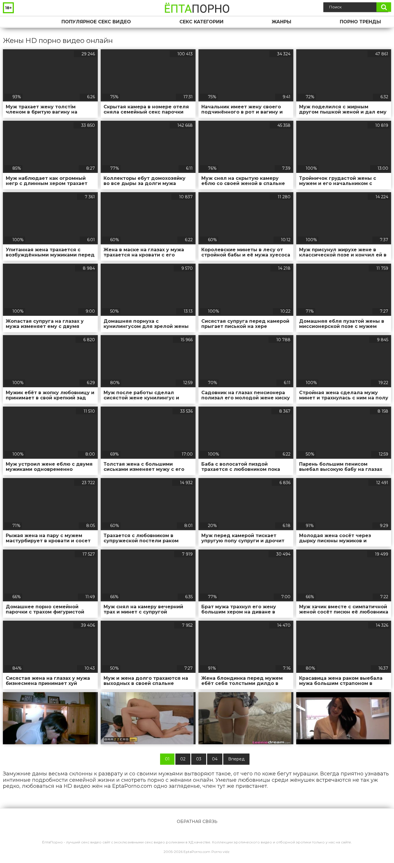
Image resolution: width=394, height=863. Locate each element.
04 (214, 759)
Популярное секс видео (96, 21)
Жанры (281, 21)
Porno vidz (220, 851)
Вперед (236, 759)
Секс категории (201, 21)
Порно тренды (360, 21)
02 (182, 759)
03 (198, 759)
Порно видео (13, 22)
